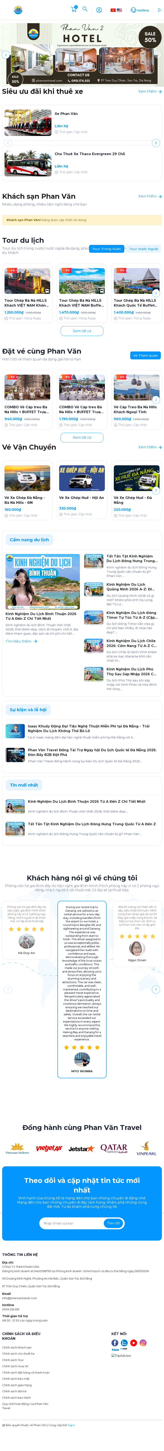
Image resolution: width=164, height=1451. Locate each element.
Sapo (71, 1425)
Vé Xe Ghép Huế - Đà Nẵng (133, 500)
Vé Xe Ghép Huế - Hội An (81, 498)
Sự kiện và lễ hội (28, 709)
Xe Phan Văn (66, 114)
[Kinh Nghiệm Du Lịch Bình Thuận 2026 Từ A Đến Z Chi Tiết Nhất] (43, 582)
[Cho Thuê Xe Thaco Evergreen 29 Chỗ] (27, 163)
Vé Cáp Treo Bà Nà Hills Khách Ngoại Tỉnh (135, 409)
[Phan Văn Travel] (17, 1148)
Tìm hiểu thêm (19, 641)
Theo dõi (113, 1223)
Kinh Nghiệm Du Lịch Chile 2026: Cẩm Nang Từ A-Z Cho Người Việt (132, 643)
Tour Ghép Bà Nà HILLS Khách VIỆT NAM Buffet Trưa (80, 303)
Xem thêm (147, 91)
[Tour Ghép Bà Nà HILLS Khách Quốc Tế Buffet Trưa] (137, 281)
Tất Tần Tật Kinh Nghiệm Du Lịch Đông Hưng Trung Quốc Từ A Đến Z (131, 559)
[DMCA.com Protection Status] (123, 1349)
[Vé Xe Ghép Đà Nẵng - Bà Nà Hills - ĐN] (27, 478)
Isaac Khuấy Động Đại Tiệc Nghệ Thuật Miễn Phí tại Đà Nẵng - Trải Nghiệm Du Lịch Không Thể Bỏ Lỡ (88, 728)
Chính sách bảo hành (16, 1397)
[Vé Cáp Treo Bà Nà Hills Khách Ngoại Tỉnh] (137, 387)
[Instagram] (143, 1343)
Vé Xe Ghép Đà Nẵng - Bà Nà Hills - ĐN (24, 500)
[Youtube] (133, 1343)
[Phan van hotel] (82, 55)
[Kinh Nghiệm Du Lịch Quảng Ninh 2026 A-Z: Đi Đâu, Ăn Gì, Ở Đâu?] (93, 589)
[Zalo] (124, 1343)
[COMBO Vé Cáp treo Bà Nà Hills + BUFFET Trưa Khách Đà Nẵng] (27, 387)
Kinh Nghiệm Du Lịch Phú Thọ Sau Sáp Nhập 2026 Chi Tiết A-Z (132, 672)
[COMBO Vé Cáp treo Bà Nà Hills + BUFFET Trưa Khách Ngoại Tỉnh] (82, 387)
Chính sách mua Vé (15, 1366)
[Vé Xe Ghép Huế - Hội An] (82, 478)
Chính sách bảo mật (15, 1378)
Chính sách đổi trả (14, 1391)
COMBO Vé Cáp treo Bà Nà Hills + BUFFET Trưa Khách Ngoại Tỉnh (80, 409)
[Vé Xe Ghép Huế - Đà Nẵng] (137, 478)
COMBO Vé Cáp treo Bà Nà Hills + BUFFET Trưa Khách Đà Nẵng (25, 409)
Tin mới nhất (24, 785)
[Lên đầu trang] (158, 1432)
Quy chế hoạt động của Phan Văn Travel (25, 1406)
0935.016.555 (10, 1309)
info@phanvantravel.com (19, 1298)
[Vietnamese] (113, 10)
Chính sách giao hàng (17, 1385)
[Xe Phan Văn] (27, 123)
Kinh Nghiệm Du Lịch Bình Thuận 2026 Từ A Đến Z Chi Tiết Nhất (41, 616)
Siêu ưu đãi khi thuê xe (42, 91)
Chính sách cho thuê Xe (18, 1353)
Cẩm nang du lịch (29, 539)
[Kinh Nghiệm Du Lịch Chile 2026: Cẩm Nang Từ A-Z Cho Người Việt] (93, 646)
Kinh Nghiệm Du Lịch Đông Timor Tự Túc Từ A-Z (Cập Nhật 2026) (131, 615)
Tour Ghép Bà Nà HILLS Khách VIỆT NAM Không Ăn (26, 303)
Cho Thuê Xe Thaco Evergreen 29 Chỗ (90, 154)
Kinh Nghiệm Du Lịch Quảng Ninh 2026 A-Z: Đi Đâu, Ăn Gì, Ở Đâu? (129, 587)
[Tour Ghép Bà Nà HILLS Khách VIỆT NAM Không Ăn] (27, 281)
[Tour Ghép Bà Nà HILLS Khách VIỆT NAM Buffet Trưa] (82, 281)
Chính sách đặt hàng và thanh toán (26, 1372)
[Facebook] (114, 1343)
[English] (119, 10)
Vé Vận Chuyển (29, 447)
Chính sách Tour (13, 1360)
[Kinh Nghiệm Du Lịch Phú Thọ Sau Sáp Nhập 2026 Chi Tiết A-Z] (93, 674)
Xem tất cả (82, 331)
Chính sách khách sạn (17, 1347)
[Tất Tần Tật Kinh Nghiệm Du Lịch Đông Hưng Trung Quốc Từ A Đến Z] (93, 561)
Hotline (143, 10)
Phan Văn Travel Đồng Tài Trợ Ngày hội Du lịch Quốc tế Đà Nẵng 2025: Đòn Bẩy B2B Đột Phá (92, 752)
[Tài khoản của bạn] (99, 10)
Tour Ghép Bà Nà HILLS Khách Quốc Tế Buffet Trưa (135, 303)
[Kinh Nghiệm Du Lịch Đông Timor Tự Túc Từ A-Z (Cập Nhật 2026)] (93, 618)
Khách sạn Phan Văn (39, 196)
